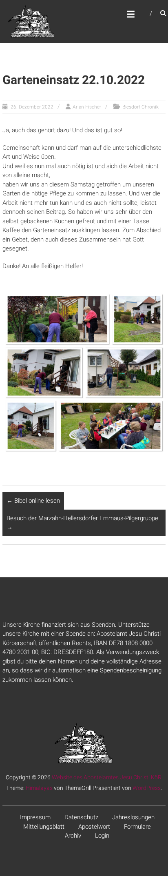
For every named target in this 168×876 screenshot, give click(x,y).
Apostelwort (94, 826)
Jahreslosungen (133, 817)
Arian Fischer (87, 107)
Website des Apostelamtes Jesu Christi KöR (106, 777)
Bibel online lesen (33, 500)
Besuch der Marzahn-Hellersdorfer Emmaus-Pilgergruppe (82, 523)
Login (102, 835)
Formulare (137, 826)
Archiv (73, 835)
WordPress (147, 788)
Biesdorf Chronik (140, 107)
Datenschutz (81, 817)
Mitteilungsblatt (43, 826)
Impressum (35, 817)
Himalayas (39, 788)
